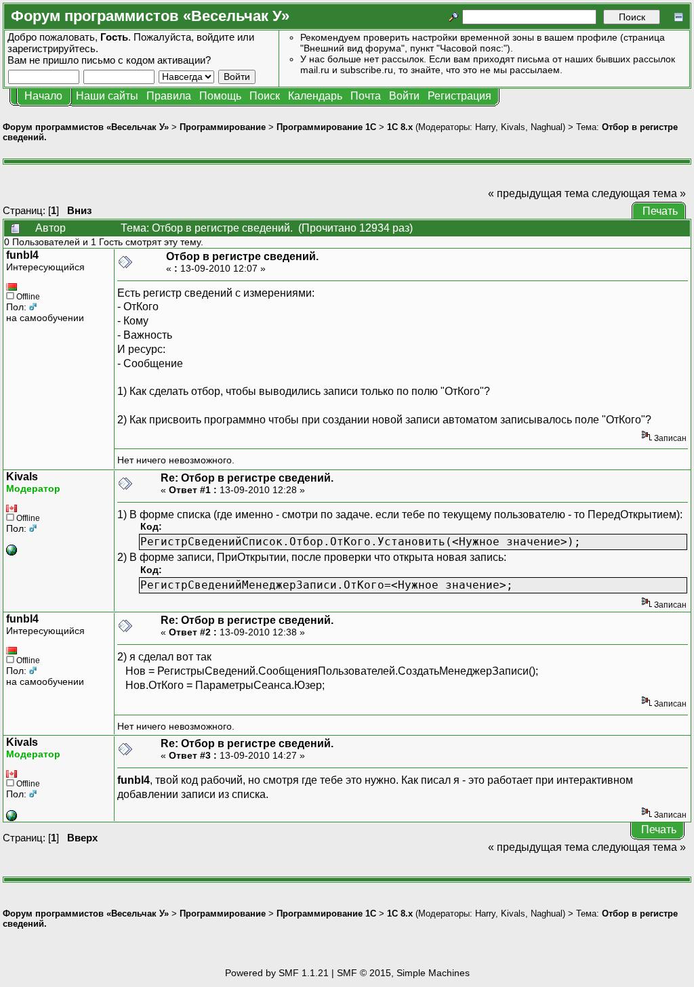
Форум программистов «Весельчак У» (86, 127)
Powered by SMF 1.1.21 (277, 972)
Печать (660, 211)
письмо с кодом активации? (146, 60)
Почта (365, 96)
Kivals (513, 127)
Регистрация (459, 96)
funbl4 (22, 255)
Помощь (220, 96)
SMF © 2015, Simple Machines (403, 972)
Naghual (547, 127)
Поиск (264, 96)
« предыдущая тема (538, 193)
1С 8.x (400, 127)
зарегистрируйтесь (51, 48)
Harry (485, 127)
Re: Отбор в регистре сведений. (247, 478)
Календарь (315, 96)
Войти (404, 96)
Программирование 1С (326, 127)
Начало (43, 96)
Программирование (223, 127)
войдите (215, 37)
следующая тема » (639, 193)
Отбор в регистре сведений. (242, 256)
